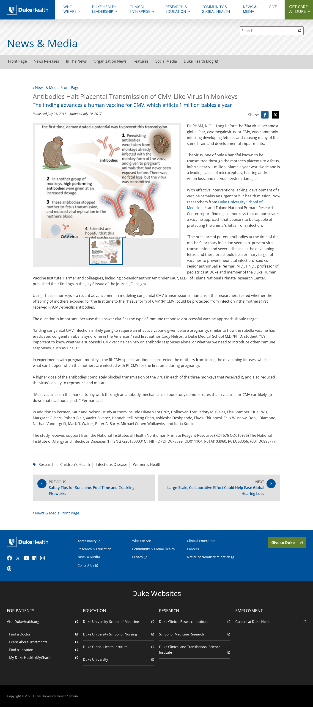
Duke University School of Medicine (111, 621)
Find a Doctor (19, 634)
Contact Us (86, 565)
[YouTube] (27, 558)
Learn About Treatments (28, 642)
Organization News (110, 61)
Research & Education (176, 9)
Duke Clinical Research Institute (183, 621)
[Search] (299, 31)
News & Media (250, 9)
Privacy (137, 557)
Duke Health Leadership (104, 9)
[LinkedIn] (35, 558)
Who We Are (141, 541)
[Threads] (10, 568)
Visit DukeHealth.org (23, 621)
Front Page (17, 61)
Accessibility (87, 541)
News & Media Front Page (57, 87)
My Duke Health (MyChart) (29, 657)
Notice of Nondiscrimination (208, 557)
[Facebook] (10, 558)
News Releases (46, 61)
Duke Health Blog (199, 61)
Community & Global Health (216, 9)
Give (273, 6)
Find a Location (21, 649)
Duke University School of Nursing (110, 634)
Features (140, 61)
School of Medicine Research (181, 634)
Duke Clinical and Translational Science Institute (189, 649)
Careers (193, 549)
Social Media (166, 61)
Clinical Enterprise (139, 9)
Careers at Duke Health (253, 621)
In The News (76, 61)
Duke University (95, 659)
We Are (70, 9)
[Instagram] (43, 558)
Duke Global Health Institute (105, 646)
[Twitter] (18, 558)
